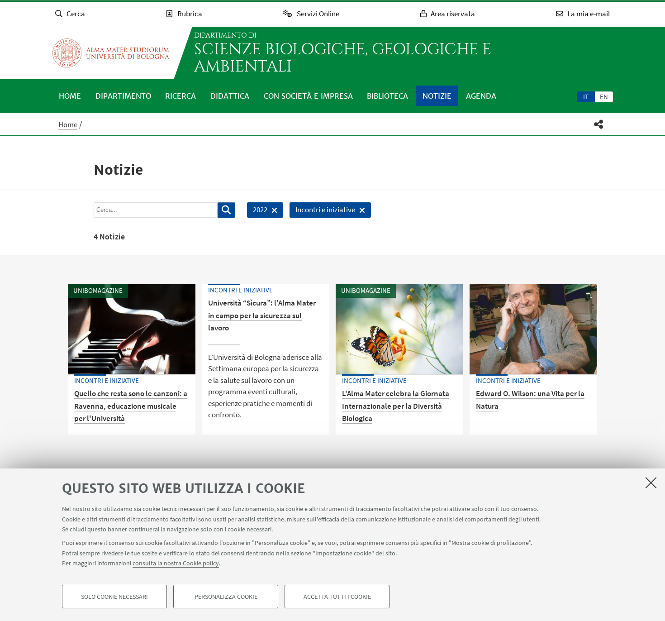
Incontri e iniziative (322, 211)
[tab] (586, 96)
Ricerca (180, 95)
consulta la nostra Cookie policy (176, 563)
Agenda (481, 95)
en (604, 96)
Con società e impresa (308, 95)
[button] (599, 124)
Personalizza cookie (226, 596)
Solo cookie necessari (114, 596)
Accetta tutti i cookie (337, 596)
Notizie (437, 95)
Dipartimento (123, 95)
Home (70, 95)
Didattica (229, 95)
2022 (257, 211)
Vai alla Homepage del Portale (111, 53)
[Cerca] (226, 210)
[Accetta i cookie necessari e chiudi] (651, 482)
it (586, 96)
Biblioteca (387, 95)
